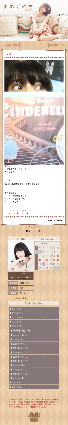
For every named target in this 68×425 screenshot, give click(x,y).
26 (58, 264)
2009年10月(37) (20, 339)
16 (47, 260)
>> (52, 243)
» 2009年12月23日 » (56, 45)
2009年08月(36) (20, 348)
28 (40, 268)
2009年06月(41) (20, 356)
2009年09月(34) (20, 343)
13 (36, 260)
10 (51, 256)
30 (47, 268)
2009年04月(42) (20, 365)
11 (54, 256)
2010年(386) (17, 325)
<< (42, 243)
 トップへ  (34, 227)
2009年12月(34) (21, 330)
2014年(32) (17, 308)
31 (51, 268)
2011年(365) (17, 321)
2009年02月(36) (20, 374)
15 (44, 260)
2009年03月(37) (20, 369)
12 (58, 256)
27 (36, 268)
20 (36, 264)
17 (51, 260)
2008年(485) (17, 382)
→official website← (21, 298)
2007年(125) (17, 386)
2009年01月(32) (20, 378)
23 (47, 264)
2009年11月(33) (20, 335)
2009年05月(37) (20, 361)
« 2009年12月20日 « (11, 45)
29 (44, 268)
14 (40, 260)
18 (54, 260)
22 (44, 264)
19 (58, 260)
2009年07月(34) (20, 352)
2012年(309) (17, 317)
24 (51, 264)
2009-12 (47, 243)
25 (54, 264)
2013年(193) (17, 313)
